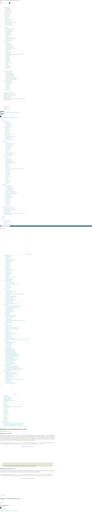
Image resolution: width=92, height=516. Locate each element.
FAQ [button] (2, 104)
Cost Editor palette (8, 314)
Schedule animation (9, 337)
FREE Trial (1, 111)
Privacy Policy (10, 510)
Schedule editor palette (9, 325)
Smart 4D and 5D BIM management (11, 38)
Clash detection (8, 32)
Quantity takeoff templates (10, 310)
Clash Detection (8, 57)
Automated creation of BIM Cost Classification (13, 355)
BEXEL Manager (8, 8)
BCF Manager (8, 173)
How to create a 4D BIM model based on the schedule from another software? (17, 339)
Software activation (9, 256)
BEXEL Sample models (7, 97)
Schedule (7, 36)
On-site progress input (9, 344)
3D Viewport (7, 267)
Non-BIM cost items (9, 322)
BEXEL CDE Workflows (7, 195)
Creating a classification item (10, 316)
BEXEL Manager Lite (9, 9)
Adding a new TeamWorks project (11, 372)
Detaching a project (9, 380)
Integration (7, 257)
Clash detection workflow (9, 302)
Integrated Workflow (9, 72)
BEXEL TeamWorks (9, 126)
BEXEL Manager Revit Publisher (9, 92)
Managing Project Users (9, 45)
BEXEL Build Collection (9, 137)
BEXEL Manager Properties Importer (9, 208)
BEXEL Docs (8, 131)
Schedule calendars (9, 332)
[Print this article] (0, 507)
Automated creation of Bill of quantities (11, 356)
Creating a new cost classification (11, 315)
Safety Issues (8, 86)
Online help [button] (3, 26)
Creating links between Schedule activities (12, 328)
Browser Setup (8, 43)
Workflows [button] (3, 69)
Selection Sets (8, 167)
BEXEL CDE (7, 14)
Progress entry (8, 345)
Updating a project (8, 378)
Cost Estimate (8, 60)
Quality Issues (8, 85)
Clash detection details (9, 298)
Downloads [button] (3, 91)
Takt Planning (8, 90)
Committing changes (9, 375)
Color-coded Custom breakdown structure (12, 284)
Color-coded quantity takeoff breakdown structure (13, 307)
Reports (7, 63)
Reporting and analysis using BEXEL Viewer (12, 367)
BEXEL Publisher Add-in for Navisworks (10, 95)
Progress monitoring (9, 37)
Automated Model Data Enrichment (11, 352)
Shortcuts (7, 275)
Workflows (3, 184)
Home (3, 4)
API (2, 101)
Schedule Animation (9, 62)
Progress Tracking (8, 202)
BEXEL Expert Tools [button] (7, 7)
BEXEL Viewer (8, 15)
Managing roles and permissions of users (12, 374)
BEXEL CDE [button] (6, 42)
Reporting (7, 89)
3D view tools (8, 268)
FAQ (2, 219)
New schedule (8, 326)
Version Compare (8, 55)
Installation (5, 108)
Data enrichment (8, 287)
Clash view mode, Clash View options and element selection (15, 293)
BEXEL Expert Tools (7, 121)
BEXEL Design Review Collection (11, 21)
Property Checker (8, 286)
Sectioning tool (8, 278)
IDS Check (7, 56)
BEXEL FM (7, 132)
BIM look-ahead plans (9, 343)
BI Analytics (7, 67)
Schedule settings (8, 331)
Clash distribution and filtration (10, 297)
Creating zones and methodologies (11, 333)
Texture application (8, 273)
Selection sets (8, 285)
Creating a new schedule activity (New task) (12, 327)
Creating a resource (9, 319)
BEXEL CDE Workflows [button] (7, 80)
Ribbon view (7, 266)
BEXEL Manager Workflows (8, 185)
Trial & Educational (6, 107)
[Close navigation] (0, 116)
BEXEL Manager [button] (6, 27)
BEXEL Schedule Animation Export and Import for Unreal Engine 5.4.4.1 (15, 98)
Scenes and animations (9, 279)
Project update (8, 262)
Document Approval (9, 83)
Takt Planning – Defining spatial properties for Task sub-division (13, 424)
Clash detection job (9, 292)
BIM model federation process (10, 350)
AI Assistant (7, 68)
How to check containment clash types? (12, 303)
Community (3, 103)
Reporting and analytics (9, 362)
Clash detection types (9, 290)
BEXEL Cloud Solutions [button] (7, 13)
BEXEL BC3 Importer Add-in (8, 214)
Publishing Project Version (10, 161)
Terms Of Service (15, 510)
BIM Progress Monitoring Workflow (11, 79)
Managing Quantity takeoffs (10, 308)
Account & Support (6, 220)
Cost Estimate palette (9, 321)
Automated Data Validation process (11, 351)
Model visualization (9, 272)
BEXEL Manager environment (10, 143)
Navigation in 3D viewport (9, 269)
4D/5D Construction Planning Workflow (11, 78)
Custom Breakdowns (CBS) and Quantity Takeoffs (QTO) (14, 54)
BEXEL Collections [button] (7, 20)
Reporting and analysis (9, 39)
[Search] (9, 3)
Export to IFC (8, 263)
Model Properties (8, 51)
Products (3, 120)
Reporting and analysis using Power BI (11, 366)
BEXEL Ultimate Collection (10, 25)
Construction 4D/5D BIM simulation (11, 363)
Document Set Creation (9, 196)
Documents (7, 179)
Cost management (8, 149)
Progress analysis (8, 346)
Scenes (7, 50)
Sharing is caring (3, 495)
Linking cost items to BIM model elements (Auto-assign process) (15, 320)
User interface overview (9, 30)
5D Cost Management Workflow (10, 191)
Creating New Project (9, 44)
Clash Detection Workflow (10, 190)
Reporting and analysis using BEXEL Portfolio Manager (14, 369)
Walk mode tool (8, 274)
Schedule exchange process (10, 338)
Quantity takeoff (8, 33)
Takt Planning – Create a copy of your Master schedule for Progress (14, 423)
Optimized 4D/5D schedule (10, 361)
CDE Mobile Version (9, 66)
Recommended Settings (7, 109)
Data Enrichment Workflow (10, 74)
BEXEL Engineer (8, 10)
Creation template (8, 334)
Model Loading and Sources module (11, 48)
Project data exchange (9, 261)
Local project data (8, 381)
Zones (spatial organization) (10, 357)
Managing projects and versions (10, 260)
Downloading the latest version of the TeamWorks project (14, 379)
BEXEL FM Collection (9, 24)
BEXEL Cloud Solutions (7, 127)
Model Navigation (8, 49)
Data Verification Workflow (10, 73)
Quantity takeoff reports (9, 309)
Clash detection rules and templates (11, 291)
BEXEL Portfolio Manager (9, 19)
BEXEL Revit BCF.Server (7, 96)
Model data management (9, 31)
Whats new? (4, 102)
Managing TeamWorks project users (11, 373)
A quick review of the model (10, 281)
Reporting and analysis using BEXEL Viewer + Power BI (14, 368)
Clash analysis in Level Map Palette (11, 296)
